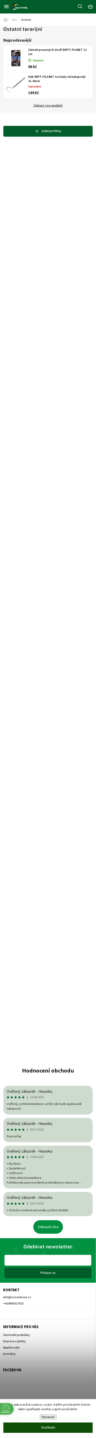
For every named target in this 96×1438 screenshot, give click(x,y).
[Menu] (6, 6)
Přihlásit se (48, 1273)
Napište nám (11, 1347)
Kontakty (9, 1354)
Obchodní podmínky (16, 1335)
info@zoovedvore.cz (17, 1297)
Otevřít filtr (48, 131)
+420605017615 (13, 1303)
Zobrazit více (48, 1226)
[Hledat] (80, 6)
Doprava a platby (14, 1341)
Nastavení (48, 1417)
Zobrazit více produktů (48, 105)
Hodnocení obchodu (48, 1070)
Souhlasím (48, 1427)
